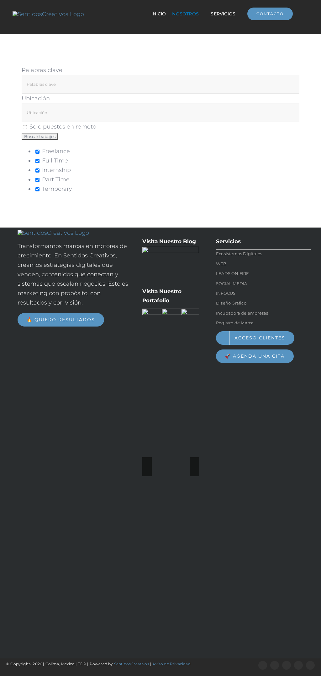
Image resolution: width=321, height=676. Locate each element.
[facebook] (262, 665)
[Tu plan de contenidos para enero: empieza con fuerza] (170, 265)
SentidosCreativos (131, 664)
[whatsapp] (274, 665)
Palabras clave (42, 70)
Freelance (55, 151)
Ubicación (36, 98)
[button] (147, 466)
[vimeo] (298, 665)
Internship (55, 170)
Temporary (56, 188)
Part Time (55, 179)
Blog (189, 241)
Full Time (54, 160)
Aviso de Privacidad (171, 664)
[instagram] (286, 665)
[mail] (310, 665)
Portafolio (155, 300)
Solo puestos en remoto (62, 126)
